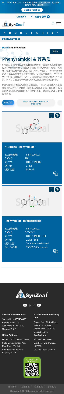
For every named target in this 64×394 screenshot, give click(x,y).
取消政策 (38, 386)
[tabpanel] (32, 6)
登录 (44, 17)
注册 (37, 17)
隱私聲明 (12, 386)
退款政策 (25, 386)
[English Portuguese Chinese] (24, 17)
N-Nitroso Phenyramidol (20, 146)
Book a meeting (32, 10)
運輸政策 (51, 386)
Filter (56, 51)
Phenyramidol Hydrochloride (23, 220)
